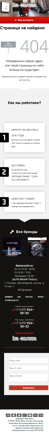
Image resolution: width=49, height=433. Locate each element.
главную (21, 76)
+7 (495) (24, 311)
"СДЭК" (34, 176)
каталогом (24, 80)
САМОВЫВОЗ (21, 180)
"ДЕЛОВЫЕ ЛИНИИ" (21, 176)
